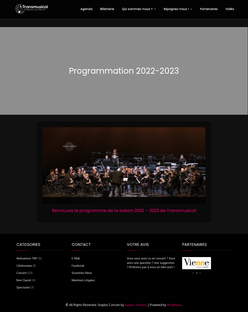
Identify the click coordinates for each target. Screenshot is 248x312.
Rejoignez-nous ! (176, 9)
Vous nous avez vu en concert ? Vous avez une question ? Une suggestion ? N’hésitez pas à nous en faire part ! (151, 262)
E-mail (76, 258)
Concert (21, 273)
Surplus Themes (135, 305)
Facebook (78, 266)
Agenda (86, 9)
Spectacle (23, 287)
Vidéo (230, 9)
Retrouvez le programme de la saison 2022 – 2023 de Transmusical (124, 211)
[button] (193, 273)
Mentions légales (83, 280)
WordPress (174, 305)
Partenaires (209, 9)
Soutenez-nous (82, 273)
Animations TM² (26, 258)
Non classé (23, 280)
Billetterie (107, 9)
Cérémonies (24, 266)
